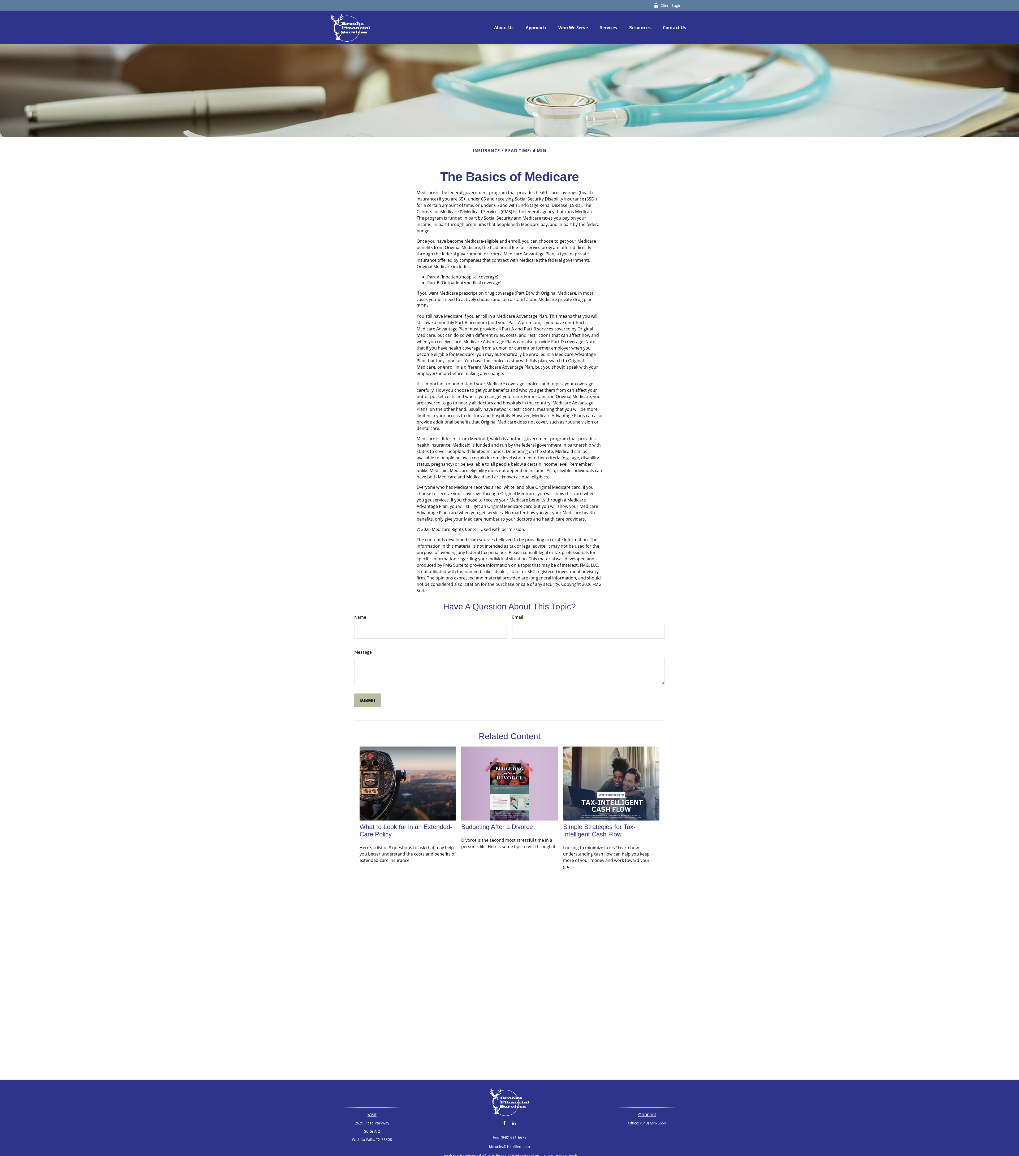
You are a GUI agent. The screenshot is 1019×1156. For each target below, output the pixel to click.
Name (360, 617)
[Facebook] (504, 1123)
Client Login (670, 5)
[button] (504, 27)
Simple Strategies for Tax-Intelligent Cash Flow (599, 830)
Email (517, 617)
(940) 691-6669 (653, 1123)
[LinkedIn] (513, 1123)
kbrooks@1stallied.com (509, 1146)
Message (363, 652)
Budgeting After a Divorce (497, 826)
